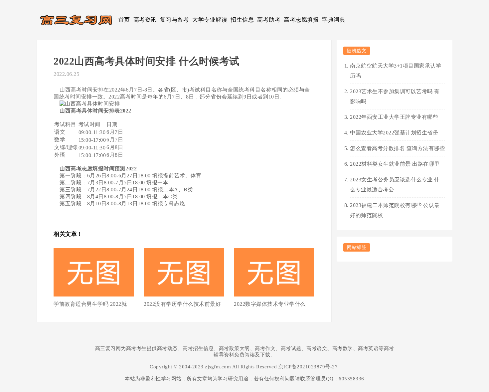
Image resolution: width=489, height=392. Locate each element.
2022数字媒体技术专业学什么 (270, 304)
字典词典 (333, 20)
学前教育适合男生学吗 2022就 (90, 304)
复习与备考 (174, 20)
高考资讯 (145, 20)
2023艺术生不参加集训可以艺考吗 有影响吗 (395, 96)
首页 (124, 20)
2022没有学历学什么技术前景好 (182, 304)
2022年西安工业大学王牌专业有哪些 (394, 117)
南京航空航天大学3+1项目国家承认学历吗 (395, 71)
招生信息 (242, 20)
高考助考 (268, 20)
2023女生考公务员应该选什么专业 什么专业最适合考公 (395, 184)
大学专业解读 (209, 20)
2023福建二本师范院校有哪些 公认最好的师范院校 (395, 210)
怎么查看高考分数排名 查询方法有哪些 (397, 148)
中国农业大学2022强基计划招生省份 (394, 132)
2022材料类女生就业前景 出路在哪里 (395, 164)
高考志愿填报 (301, 20)
